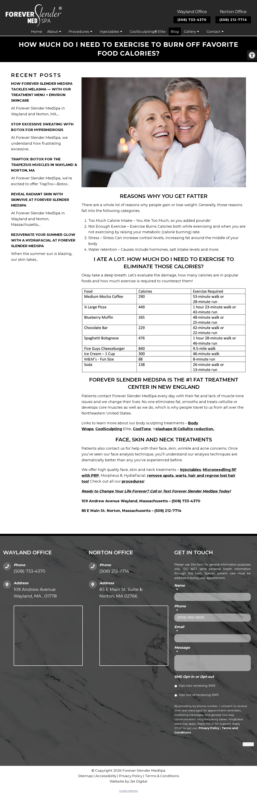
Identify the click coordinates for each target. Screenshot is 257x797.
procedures (133, 481)
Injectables (190, 470)
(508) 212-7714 (233, 20)
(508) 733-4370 (191, 20)
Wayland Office (192, 11)
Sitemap (85, 776)
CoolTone (142, 429)
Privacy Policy (209, 728)
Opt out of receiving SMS (199, 695)
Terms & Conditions (162, 776)
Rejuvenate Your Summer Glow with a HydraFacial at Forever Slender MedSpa (43, 240)
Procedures (79, 32)
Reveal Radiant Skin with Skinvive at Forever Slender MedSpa (40, 199)
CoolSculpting (108, 429)
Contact (213, 32)
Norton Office (233, 11)
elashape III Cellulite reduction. (184, 429)
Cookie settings (128, 791)
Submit (248, 744)
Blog (175, 32)
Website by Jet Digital (128, 782)
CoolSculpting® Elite (148, 32)
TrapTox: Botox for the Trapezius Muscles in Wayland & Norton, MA (44, 164)
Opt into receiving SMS (197, 686)
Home (36, 32)
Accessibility (105, 776)
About (52, 32)
